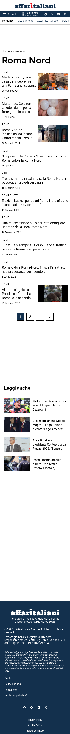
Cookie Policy (35, 725)
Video (5, 172)
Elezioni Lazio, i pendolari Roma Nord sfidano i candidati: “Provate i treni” (35, 203)
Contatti (9, 678)
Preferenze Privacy (35, 730)
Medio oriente (25, 20)
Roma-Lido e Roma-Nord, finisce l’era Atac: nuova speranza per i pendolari (33, 269)
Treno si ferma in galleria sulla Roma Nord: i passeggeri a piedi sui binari (34, 181)
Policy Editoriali (13, 683)
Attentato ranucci (47, 20)
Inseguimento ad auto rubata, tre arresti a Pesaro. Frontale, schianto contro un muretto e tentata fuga (47, 464)
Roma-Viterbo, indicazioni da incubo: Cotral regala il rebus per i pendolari (17, 134)
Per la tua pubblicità (15, 695)
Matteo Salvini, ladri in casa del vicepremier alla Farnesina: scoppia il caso (19, 81)
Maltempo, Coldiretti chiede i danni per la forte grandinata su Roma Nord (17, 108)
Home (6, 51)
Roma (5, 71)
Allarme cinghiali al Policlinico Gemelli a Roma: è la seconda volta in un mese (16, 294)
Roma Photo (10, 195)
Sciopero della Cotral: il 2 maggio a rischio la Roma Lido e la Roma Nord (34, 158)
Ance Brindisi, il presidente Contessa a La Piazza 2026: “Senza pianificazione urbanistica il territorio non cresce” (49, 445)
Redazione (10, 689)
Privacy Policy (35, 720)
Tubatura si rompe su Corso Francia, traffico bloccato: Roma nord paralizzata (34, 247)
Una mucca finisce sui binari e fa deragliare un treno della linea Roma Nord (33, 225)
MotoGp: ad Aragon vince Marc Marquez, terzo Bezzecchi (49, 406)
